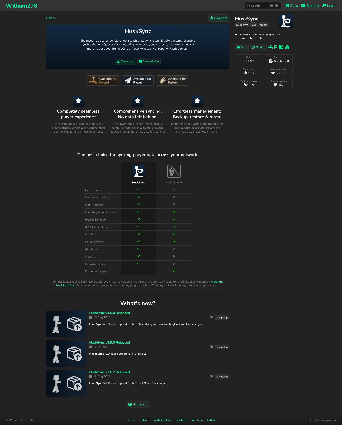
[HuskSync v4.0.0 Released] (66, 324)
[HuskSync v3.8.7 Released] (66, 383)
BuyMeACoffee (161, 420)
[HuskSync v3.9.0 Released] (66, 353)
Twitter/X (181, 420)
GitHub (211, 420)
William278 (21, 6)
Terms (130, 420)
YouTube (197, 420)
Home (50, 18)
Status (143, 420)
